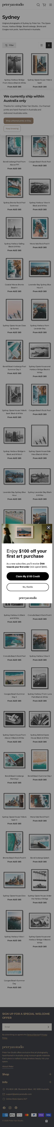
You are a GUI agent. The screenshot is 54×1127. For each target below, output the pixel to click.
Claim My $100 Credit (28, 576)
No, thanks (28, 587)
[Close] (48, 527)
